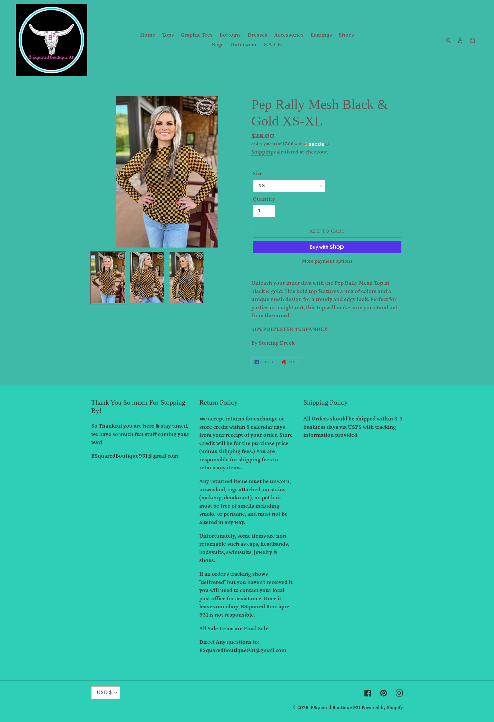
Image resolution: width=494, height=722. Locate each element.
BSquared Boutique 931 (335, 707)
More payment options (327, 261)
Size (258, 174)
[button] (290, 144)
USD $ (104, 692)
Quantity (264, 199)
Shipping (262, 152)
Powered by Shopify (382, 707)
